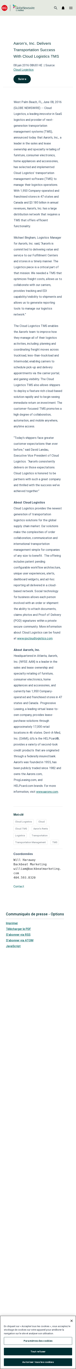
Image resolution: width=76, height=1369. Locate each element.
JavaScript (13, 946)
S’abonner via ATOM (19, 940)
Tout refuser (38, 1351)
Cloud (41, 821)
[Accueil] (18, 8)
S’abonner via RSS (18, 934)
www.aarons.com (47, 791)
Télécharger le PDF (18, 929)
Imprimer (12, 923)
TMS (54, 842)
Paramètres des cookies (38, 1340)
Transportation (40, 835)
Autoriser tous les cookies (37, 1362)
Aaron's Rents (40, 828)
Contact (18, 886)
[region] (38, 1342)
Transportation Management (30, 842)
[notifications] (63, 8)
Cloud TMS (21, 828)
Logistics (20, 835)
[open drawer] (71, 8)
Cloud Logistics (23, 69)
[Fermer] (72, 1321)
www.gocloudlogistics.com (34, 638)
